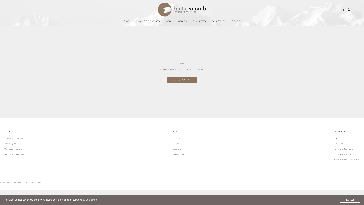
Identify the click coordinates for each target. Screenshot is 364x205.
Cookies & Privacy (344, 154)
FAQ (336, 138)
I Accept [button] (350, 200)
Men (168, 21)
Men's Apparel (11, 143)
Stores (237, 21)
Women (182, 21)
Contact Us (340, 143)
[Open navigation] (9, 9)
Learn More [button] (91, 200)
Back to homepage (182, 80)
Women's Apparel (13, 149)
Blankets (199, 21)
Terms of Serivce (343, 149)
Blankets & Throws (14, 154)
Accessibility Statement (347, 159)
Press (176, 143)
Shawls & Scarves (147, 21)
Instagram (179, 154)
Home (125, 21)
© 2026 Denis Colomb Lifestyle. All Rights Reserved (21, 182)
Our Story (219, 21)
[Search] (349, 9)
